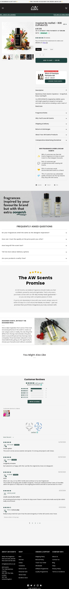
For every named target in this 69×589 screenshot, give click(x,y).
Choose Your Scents (55, 81)
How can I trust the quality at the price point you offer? (22, 239)
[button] (39, 38)
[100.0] (38, 426)
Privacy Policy (56, 569)
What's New (22, 575)
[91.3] (29, 426)
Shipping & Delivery (42, 124)
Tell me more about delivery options (15, 252)
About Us (55, 556)
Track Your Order (40, 563)
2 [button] (32, 523)
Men (20, 556)
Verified (33, 432)
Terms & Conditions (58, 572)
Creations (22, 566)
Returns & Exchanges (42, 129)
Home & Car (22, 569)
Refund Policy (39, 560)
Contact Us (55, 560)
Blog (53, 563)
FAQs (53, 566)
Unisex (21, 563)
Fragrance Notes (41, 113)
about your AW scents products (46, 135)
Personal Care (23, 572)
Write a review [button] (35, 402)
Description (39, 90)
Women (21, 560)
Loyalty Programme (41, 572)
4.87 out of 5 (39, 383)
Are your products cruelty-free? (14, 258)
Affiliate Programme (41, 569)
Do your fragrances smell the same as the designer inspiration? (25, 233)
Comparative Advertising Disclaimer (48, 140)
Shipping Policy (40, 556)
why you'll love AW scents (44, 118)
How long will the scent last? (12, 245)
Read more (38, 106)
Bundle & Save (23, 578)
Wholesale (38, 566)
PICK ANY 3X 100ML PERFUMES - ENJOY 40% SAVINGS (34, 14)
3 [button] (35, 523)
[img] (7, 442)
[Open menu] (4, 8)
